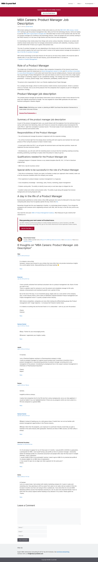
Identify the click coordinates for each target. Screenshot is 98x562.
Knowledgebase (89, 3)
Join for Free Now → (27, 228)
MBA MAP (63, 30)
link (57, 201)
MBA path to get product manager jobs (35, 33)
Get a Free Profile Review (49, 13)
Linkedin (25, 241)
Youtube (30, 241)
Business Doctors (57, 239)
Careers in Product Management (27, 59)
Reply (21, 268)
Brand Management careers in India (52, 71)
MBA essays (70, 30)
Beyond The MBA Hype (46, 239)
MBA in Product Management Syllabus (43, 212)
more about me (68, 239)
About (78, 3)
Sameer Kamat (21, 324)
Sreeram (20, 277)
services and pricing (63, 552)
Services (70, 3)
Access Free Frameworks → (27, 113)
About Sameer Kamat (29, 237)
